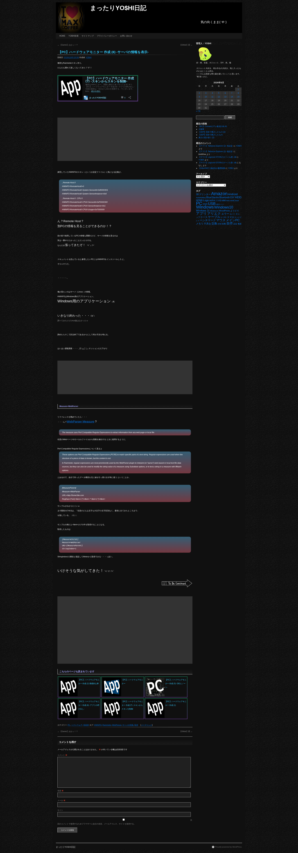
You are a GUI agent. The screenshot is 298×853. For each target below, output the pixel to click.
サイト (60, 810)
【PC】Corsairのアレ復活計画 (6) (213, 126)
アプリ (201, 213)
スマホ (230, 217)
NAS (228, 201)
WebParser (116, 725)
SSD (205, 204)
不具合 (207, 223)
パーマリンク (146, 725)
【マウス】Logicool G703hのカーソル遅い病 (217, 157)
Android (233, 194)
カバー (232, 214)
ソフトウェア (76, 725)
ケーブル (214, 217)
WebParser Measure (80, 421)
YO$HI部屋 (73, 36)
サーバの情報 (127, 725)
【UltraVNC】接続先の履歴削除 (212, 168)
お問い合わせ (126, 36)
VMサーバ (220, 204)
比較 (224, 224)
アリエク (214, 213)
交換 (214, 223)
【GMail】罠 (186, 45)
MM (224, 200)
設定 (235, 224)
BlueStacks (212, 197)
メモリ (199, 223)
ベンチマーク (208, 220)
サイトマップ (88, 36)
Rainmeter (106, 725)
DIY (232, 197)
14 (232, 97)
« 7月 (198, 111)
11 (212, 97)
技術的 (86, 725)
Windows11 (214, 211)
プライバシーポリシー (107, 36)
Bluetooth (224, 197)
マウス (221, 220)
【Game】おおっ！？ (67, 45)
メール (61, 800)
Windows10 (223, 207)
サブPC (224, 217)
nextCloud (234, 201)
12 (219, 97)
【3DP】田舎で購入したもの (211, 135)
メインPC (232, 220)
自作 (229, 223)
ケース (204, 217)
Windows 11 (203, 210)
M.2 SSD (217, 201)
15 (238, 97)
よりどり (234, 210)
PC (69, 725)
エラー (225, 213)
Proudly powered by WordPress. (228, 847)
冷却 (219, 224)
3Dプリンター (203, 194)
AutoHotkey (201, 198)
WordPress (224, 211)
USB (212, 204)
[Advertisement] (124, 139)
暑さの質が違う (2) (206, 137)
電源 (239, 224)
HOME (62, 36)
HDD (238, 197)
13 (225, 97)
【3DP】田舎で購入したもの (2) (212, 132)
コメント (62, 755)
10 (206, 97)
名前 (60, 791)
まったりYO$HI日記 (118, 7)
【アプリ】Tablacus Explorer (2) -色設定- (216, 146)
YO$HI (88, 57)
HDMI (199, 200)
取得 (136, 725)
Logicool (208, 200)
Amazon (219, 193)
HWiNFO (98, 725)
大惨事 (201, 129)
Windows (205, 207)
